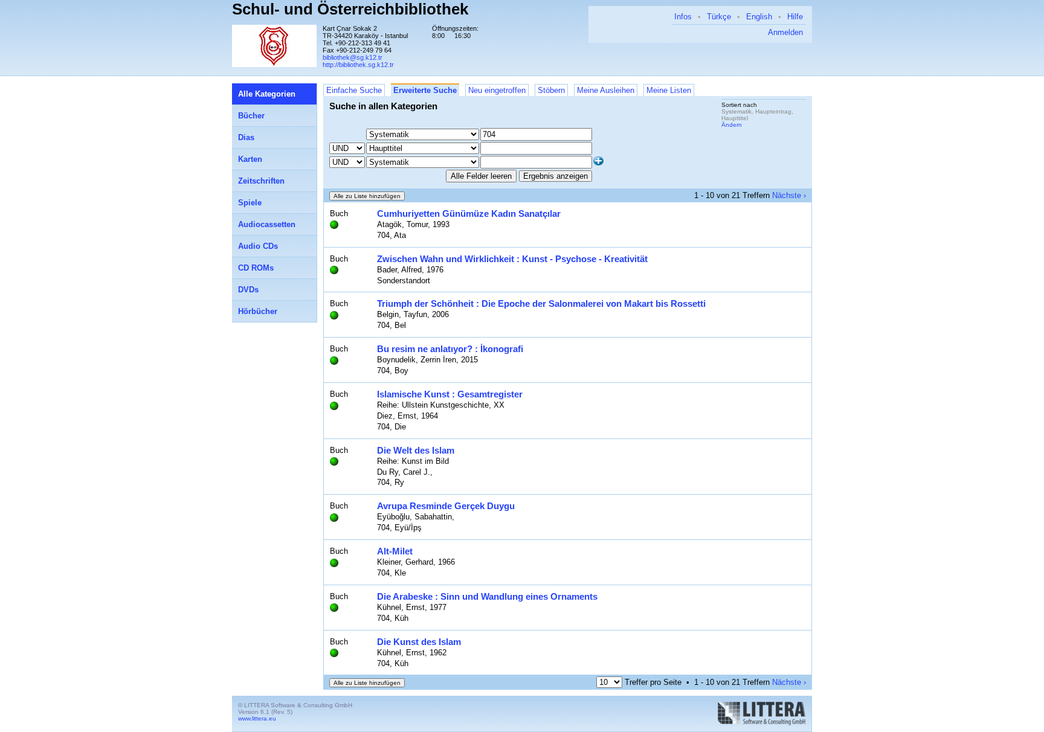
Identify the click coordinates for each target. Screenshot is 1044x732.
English (759, 16)
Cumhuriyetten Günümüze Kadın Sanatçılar (469, 213)
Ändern (731, 124)
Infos (683, 16)
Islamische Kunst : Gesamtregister (450, 394)
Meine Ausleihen (605, 90)
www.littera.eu (257, 718)
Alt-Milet (395, 551)
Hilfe (795, 16)
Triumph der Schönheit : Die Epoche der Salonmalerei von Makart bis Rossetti (541, 303)
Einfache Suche (354, 90)
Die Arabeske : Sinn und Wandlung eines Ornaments (487, 596)
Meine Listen (668, 90)
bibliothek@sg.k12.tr (352, 57)
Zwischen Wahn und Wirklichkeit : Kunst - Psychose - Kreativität (512, 259)
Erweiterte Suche (425, 90)
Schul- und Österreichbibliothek (350, 9)
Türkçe (719, 16)
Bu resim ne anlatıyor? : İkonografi (450, 349)
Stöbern (551, 90)
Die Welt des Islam (415, 450)
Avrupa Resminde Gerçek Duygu (446, 506)
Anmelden (785, 32)
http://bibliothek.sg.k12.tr (358, 64)
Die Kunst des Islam (419, 642)
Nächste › (789, 195)
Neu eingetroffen (497, 90)
